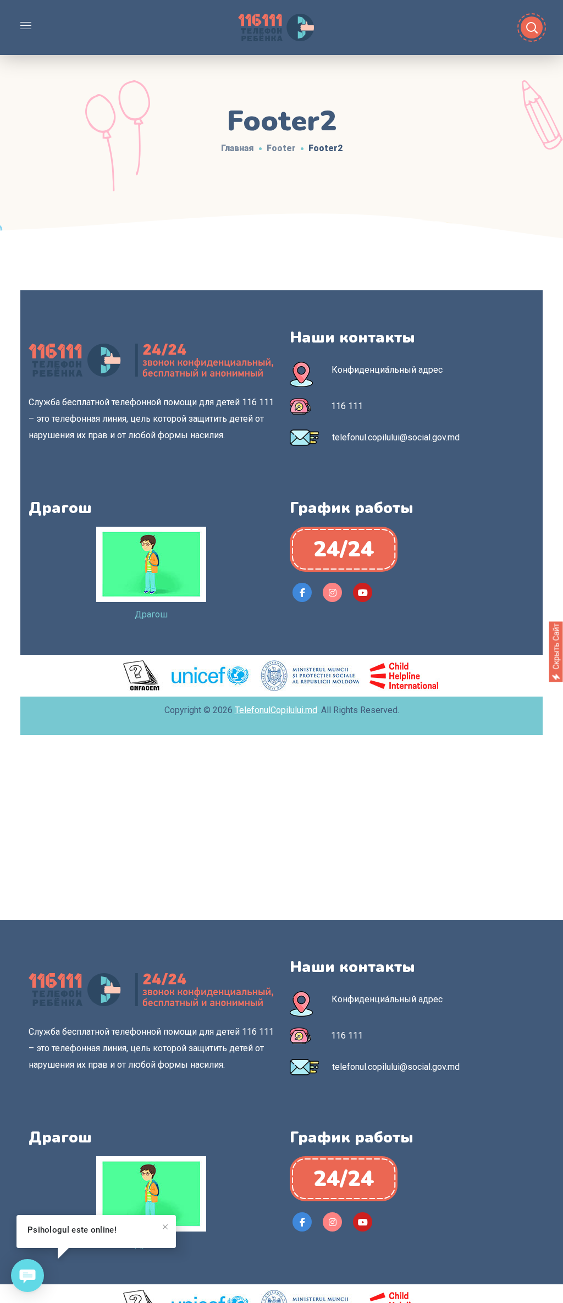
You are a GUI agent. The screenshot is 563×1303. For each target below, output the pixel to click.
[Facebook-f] (302, 592)
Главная (237, 148)
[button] (344, 549)
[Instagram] (332, 592)
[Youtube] (362, 592)
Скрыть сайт (555, 646)
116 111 (347, 406)
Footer (281, 148)
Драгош (151, 614)
